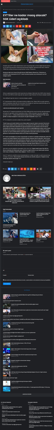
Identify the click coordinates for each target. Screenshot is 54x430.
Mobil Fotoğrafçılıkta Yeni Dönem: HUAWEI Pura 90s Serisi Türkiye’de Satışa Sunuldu (23, 319)
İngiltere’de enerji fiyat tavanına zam (37, 83)
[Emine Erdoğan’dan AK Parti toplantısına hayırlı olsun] (6, 356)
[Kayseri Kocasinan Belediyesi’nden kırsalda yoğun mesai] (6, 306)
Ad (4, 270)
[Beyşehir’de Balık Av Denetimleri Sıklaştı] (10, 234)
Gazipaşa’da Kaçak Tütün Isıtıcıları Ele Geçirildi (9, 225)
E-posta (5, 275)
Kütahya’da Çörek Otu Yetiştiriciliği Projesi (25, 213)
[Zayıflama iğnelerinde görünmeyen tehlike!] (6, 383)
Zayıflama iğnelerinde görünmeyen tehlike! (21, 381)
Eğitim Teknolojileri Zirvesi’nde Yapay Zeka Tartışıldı (23, 349)
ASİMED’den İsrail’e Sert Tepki (10, 378)
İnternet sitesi (31, 275)
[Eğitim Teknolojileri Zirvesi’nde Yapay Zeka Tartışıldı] (6, 350)
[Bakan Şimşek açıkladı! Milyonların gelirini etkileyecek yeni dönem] (6, 84)
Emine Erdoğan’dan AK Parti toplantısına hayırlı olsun (24, 354)
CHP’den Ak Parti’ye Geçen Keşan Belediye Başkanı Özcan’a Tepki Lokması (29, 372)
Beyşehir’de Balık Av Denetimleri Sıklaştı (8, 239)
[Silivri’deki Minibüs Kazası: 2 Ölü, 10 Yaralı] (6, 344)
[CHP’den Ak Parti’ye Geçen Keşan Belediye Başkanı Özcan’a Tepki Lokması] (6, 373)
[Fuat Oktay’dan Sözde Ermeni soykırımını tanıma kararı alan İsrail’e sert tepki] (6, 311)
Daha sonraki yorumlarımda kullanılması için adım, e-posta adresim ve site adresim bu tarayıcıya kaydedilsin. (27, 280)
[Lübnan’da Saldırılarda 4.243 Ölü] (6, 368)
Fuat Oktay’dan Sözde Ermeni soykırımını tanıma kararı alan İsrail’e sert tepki (29, 310)
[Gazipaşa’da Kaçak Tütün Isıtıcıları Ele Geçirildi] (10, 218)
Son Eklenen (27, 290)
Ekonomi (10, 9)
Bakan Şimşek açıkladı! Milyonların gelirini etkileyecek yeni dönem (18, 85)
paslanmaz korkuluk (27, 394)
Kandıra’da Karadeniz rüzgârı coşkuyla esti (13, 336)
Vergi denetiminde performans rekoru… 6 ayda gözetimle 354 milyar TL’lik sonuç (26, 240)
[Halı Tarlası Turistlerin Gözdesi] (43, 234)
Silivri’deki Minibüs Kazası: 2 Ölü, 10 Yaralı (21, 343)
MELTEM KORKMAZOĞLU (10, 22)
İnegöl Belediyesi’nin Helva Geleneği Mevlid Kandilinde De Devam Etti (19, 339)
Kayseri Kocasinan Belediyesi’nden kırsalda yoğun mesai (22, 1)
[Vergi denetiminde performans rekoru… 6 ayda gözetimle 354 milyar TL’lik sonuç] (27, 234)
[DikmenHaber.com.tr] (27, 4)
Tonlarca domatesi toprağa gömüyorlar (13, 315)
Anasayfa (6, 9)
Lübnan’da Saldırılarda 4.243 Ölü (19, 366)
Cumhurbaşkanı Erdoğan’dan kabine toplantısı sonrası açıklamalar (43, 214)
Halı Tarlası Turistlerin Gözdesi (41, 239)
